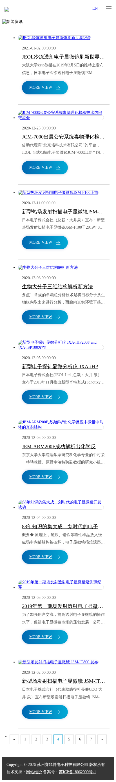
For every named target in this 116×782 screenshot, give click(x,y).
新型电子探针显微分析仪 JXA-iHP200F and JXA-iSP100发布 (63, 366)
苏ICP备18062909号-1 (77, 772)
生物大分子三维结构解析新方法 (57, 286)
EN (95, 8)
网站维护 (34, 772)
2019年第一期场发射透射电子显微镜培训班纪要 (63, 606)
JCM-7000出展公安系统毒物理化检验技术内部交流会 (63, 137)
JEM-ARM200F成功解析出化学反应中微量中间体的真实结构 (63, 446)
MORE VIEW (40, 87)
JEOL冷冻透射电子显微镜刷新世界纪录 (63, 57)
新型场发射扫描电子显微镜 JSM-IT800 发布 (63, 681)
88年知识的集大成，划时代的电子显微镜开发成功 (63, 526)
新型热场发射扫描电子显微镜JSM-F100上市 (63, 212)
